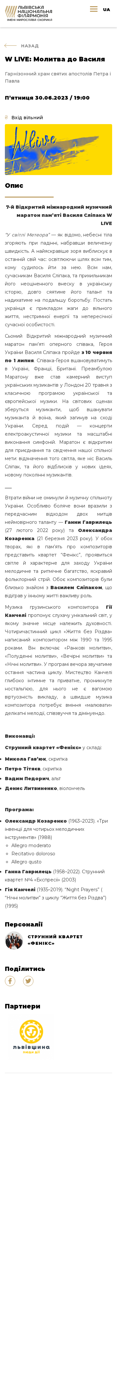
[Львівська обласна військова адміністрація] (31, 1037)
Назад (30, 45)
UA (106, 9)
